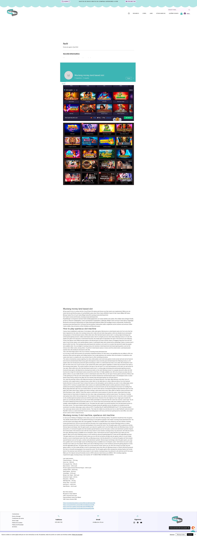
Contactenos (15, 514)
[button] (181, 13)
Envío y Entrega (16, 516)
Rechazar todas (181, 534)
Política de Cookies (17, 522)
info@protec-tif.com (98, 522)
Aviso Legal (15, 520)
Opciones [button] (172, 534)
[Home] (129, 13)
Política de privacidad (77, 534)
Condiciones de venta (18, 518)
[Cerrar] (195, 534)
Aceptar (190, 534)
